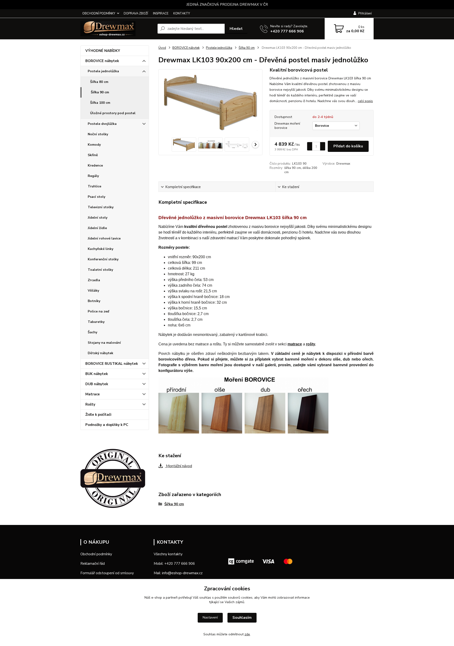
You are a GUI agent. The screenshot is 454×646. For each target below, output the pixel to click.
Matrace (92, 394)
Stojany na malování (104, 342)
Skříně (93, 155)
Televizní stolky (101, 207)
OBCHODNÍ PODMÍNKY (98, 13)
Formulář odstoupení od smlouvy (107, 573)
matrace (295, 344)
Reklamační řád (92, 563)
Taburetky (96, 322)
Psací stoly (96, 196)
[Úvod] (117, 28)
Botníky (94, 301)
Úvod (162, 48)
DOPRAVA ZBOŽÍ (136, 13)
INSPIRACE (160, 13)
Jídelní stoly (97, 217)
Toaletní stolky (100, 269)
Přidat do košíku (348, 146)
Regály (93, 176)
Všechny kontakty (168, 554)
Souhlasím (242, 617)
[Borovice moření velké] (243, 405)
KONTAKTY (181, 13)
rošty (310, 344)
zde (247, 634)
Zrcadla (94, 280)
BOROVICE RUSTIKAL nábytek (111, 363)
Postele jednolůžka (103, 71)
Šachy (92, 332)
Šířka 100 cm (100, 102)
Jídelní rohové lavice (104, 238)
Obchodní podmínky (96, 554)
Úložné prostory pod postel (112, 113)
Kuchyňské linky (100, 249)
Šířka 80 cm (99, 82)
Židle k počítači (98, 414)
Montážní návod (178, 466)
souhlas (205, 597)
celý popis (365, 101)
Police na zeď (98, 311)
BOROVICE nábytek (102, 61)
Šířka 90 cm (100, 92)
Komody (94, 144)
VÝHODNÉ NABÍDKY (102, 50)
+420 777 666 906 (287, 31)
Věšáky (93, 290)
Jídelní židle (97, 228)
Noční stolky (98, 134)
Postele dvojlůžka (102, 124)
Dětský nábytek (100, 353)
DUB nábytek (96, 384)
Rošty (90, 404)
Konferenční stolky (103, 259)
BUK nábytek (96, 373)
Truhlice (94, 186)
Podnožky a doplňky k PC (106, 424)
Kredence (95, 165)
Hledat (236, 28)
